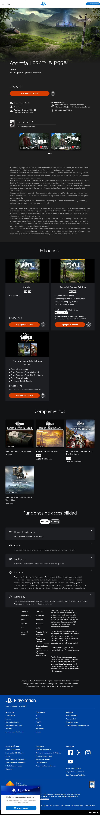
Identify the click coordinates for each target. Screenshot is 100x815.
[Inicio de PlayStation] (43, 3)
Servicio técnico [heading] (12, 746)
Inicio (7, 706)
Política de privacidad (51, 805)
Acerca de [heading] (9, 712)
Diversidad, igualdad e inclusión (77, 725)
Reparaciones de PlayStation (15, 759)
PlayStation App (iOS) (73, 768)
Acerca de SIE (10, 716)
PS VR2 (38, 722)
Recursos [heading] (40, 746)
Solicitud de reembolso (13, 766)
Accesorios (40, 729)
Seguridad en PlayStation (14, 753)
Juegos (14, 706)
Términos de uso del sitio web (72, 805)
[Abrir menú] (3, 4)
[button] (23, 112)
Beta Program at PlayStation (76, 775)
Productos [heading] (40, 712)
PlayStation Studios (12, 722)
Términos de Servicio (43, 750)
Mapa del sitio (90, 805)
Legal (40, 805)
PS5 (37, 716)
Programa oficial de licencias (46, 766)
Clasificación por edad (44, 756)
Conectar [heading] (70, 746)
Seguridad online (72, 722)
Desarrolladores (41, 763)
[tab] (45, 521)
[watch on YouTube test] (43, 146)
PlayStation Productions (13, 725)
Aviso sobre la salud (43, 759)
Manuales (8, 769)
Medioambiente (71, 716)
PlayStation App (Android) (75, 772)
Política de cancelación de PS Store (48, 753)
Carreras (8, 719)
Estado (7, 756)
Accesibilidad (71, 719)
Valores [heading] (69, 712)
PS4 (37, 719)
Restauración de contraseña (15, 763)
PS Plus (38, 725)
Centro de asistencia (12, 750)
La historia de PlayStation (14, 732)
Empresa (8, 729)
